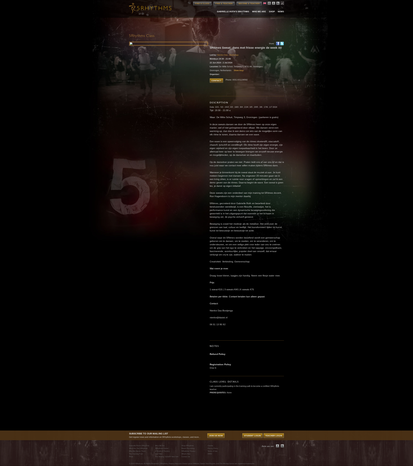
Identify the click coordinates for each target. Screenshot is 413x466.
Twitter (282, 43)
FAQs (131, 456)
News (281, 11)
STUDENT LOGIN (252, 436)
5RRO (210, 454)
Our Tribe (158, 454)
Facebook (278, 43)
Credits (210, 445)
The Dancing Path (136, 454)
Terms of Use (212, 451)
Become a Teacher (249, 4)
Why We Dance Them (137, 451)
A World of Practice (162, 451)
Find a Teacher (224, 4)
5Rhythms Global (161, 448)
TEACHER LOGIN (273, 436)
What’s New (185, 454)
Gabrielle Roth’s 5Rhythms (139, 445)
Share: (271, 44)
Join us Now (216, 436)
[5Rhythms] (147, 8)
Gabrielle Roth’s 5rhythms (233, 11)
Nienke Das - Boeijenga (228, 55)
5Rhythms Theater (188, 451)
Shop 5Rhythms (187, 445)
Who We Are (259, 11)
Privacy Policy (213, 448)
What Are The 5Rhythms (138, 448)
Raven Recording (188, 448)
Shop (272, 11)
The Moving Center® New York (166, 456)
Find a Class (202, 4)
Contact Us (185, 456)
